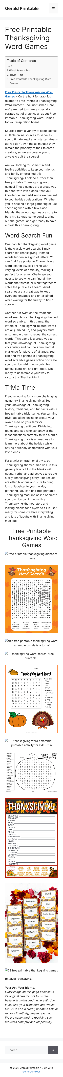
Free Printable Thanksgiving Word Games (31, 81)
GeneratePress (31, 1071)
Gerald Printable (22, 8)
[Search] (53, 1050)
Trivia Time (16, 74)
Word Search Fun (19, 70)
